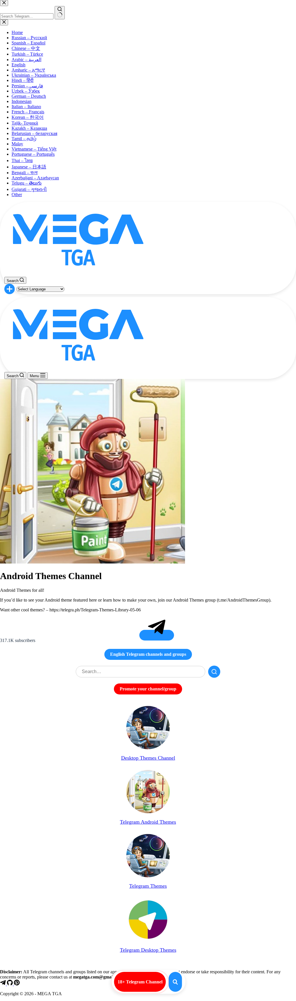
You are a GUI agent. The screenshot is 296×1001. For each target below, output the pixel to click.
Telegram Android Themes (148, 822)
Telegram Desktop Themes (148, 950)
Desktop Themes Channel (148, 758)
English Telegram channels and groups (148, 654)
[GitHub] (10, 983)
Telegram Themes (148, 886)
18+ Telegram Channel (140, 981)
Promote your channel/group (148, 688)
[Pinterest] (17, 983)
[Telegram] (3, 983)
